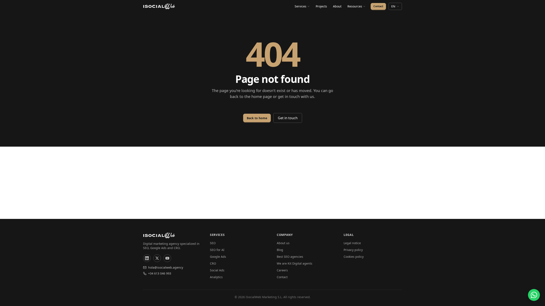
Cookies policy (354, 257)
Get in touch (288, 118)
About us (283, 243)
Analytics (216, 277)
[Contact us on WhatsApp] (534, 295)
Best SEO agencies (290, 257)
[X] (157, 258)
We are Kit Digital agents (294, 263)
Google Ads (218, 257)
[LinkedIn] (147, 258)
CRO (213, 263)
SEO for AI (217, 250)
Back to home (257, 118)
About (337, 6)
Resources (354, 6)
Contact (378, 6)
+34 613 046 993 (159, 273)
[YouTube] (167, 258)
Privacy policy (353, 250)
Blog (280, 250)
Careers (282, 270)
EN (393, 6)
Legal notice (352, 243)
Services (300, 6)
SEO (213, 243)
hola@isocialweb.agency (165, 267)
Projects (321, 6)
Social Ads (217, 270)
